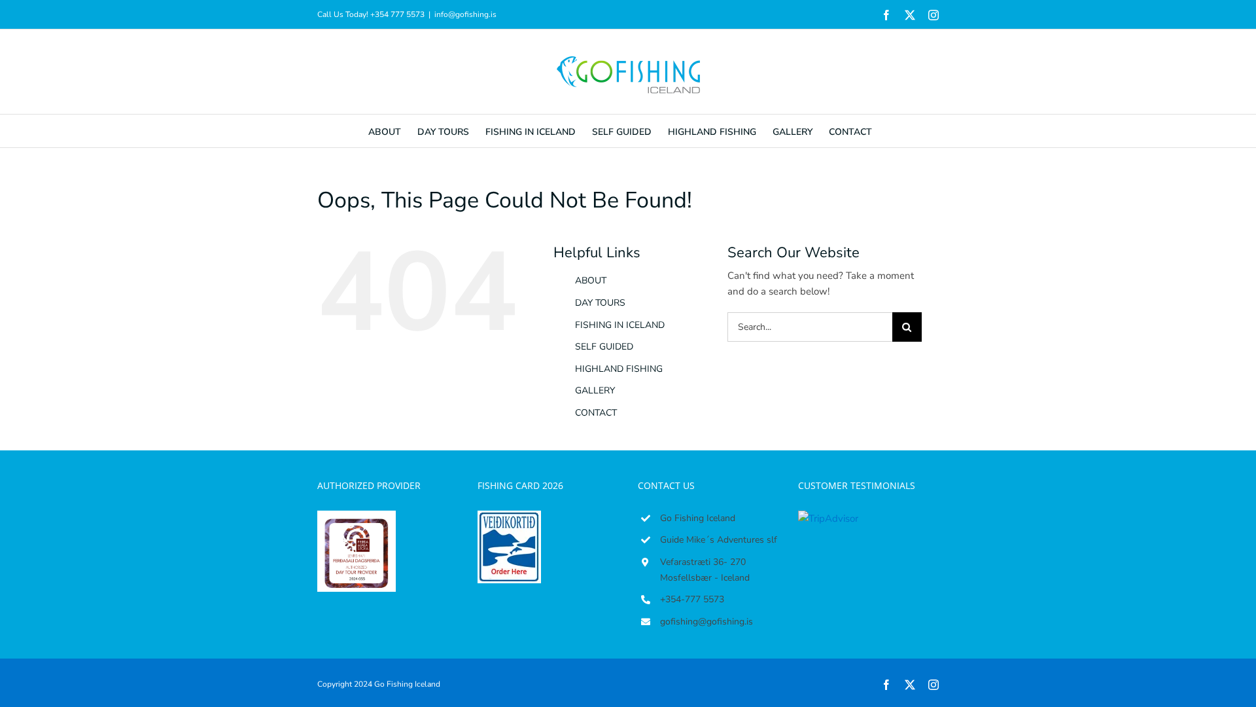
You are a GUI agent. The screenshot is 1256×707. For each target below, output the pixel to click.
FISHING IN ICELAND (620, 325)
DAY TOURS (600, 303)
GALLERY (595, 390)
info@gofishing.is (465, 14)
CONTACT (596, 413)
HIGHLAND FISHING (619, 369)
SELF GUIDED (604, 346)
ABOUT (590, 280)
